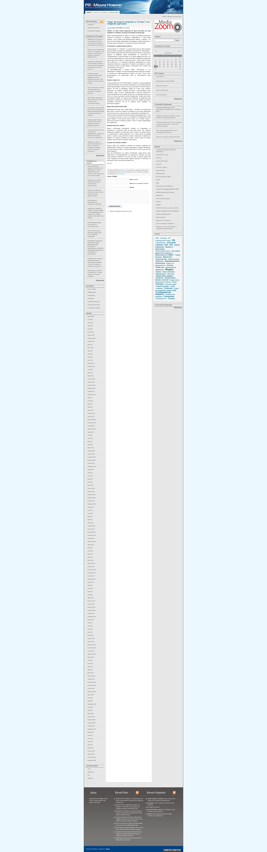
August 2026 (91, 316)
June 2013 (90, 551)
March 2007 (91, 748)
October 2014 (91, 501)
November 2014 (92, 497)
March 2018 (91, 375)
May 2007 (90, 741)
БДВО (157, 183)
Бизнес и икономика (164, 248)
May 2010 (90, 666)
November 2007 (92, 722)
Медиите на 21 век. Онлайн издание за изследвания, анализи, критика (166, 227)
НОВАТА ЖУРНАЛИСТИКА (163, 214)
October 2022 (91, 341)
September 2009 (92, 691)
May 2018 (90, 372)
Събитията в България (93, 27)
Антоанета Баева (152, 809)
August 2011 (91, 619)
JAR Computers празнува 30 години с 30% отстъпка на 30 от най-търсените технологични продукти (95, 100)
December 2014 (92, 494)
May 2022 (90, 344)
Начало (89, 12)
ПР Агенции (91, 298)
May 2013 (90, 554)
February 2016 (91, 450)
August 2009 (91, 694)
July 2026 (90, 319)
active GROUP (160, 76)
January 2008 (91, 716)
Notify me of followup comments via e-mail (120, 211)
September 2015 (92, 466)
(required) (134, 179)
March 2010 (91, 672)
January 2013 (91, 566)
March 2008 (91, 713)
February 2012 (91, 601)
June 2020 (90, 354)
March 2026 (91, 332)
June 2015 (90, 475)
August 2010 (91, 657)
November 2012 (92, 572)
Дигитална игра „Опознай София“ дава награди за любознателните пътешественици (94, 182)
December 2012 (92, 569)
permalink (135, 171)
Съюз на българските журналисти (165, 223)
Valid (91, 772)
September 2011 (92, 616)
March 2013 (91, 560)
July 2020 (90, 350)
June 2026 (90, 322)
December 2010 (92, 644)
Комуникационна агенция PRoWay (165, 81)
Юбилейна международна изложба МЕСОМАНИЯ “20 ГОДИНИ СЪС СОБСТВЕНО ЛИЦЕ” (168, 109)
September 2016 (92, 429)
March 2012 (91, 597)
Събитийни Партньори (93, 301)
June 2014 (90, 513)
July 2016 (90, 435)
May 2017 (90, 404)
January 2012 (91, 604)
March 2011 (90, 635)
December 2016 (92, 419)
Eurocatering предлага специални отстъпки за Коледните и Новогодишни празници (168, 116)
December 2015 (92, 457)
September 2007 (92, 729)
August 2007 (91, 732)
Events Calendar (92, 289)
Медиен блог (159, 195)
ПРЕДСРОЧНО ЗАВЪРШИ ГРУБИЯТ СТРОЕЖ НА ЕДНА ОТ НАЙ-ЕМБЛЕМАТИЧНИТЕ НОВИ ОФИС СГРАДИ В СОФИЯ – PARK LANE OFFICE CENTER (96, 213)
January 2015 (91, 491)
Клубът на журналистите (164, 264)
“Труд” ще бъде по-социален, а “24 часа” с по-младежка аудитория (128, 22)
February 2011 (91, 638)
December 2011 (92, 607)
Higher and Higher (160, 217)
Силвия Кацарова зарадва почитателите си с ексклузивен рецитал (94, 224)
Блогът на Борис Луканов (163, 198)
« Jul (156, 51)
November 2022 (92, 338)
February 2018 (91, 379)
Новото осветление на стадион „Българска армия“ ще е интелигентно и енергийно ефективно (96, 90)
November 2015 (92, 460)
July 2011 (90, 622)
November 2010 (92, 647)
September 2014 (92, 504)
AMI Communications (161, 94)
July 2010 (90, 660)
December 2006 (92, 757)
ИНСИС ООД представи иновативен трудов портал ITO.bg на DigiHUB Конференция (95, 233)
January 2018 (91, 382)
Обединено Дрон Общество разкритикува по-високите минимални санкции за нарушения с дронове (95, 122)
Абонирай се (91, 24)
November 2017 (92, 388)
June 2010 (90, 663)
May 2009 (90, 697)
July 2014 (90, 510)
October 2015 (91, 463)
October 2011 (91, 613)
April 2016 (90, 444)
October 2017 (91, 391)
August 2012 (91, 582)
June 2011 (90, 626)
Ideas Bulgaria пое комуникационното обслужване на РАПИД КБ (94, 202)
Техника (171, 298)
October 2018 (91, 366)
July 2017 (90, 397)
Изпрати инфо (114, 12)
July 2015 (90, 472)
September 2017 (92, 394)
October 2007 (91, 726)
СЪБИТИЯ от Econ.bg (162, 154)
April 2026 (90, 329)
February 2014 (91, 526)
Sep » (179, 51)
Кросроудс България (161, 85)
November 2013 (92, 535)
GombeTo (158, 201)
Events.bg (158, 164)
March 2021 (91, 347)
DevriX (108, 849)
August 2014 (91, 507)
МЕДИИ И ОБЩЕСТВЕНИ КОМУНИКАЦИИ (167, 211)
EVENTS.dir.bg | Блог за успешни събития (167, 208)
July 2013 (90, 547)
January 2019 (91, 363)
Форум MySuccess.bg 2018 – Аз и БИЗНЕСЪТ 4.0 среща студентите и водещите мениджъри (95, 273)
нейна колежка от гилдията (155, 798)
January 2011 (91, 641)
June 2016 (90, 438)
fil (148, 807)
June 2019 (90, 360)
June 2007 (90, 738)
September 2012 (92, 579)
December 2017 (92, 385)
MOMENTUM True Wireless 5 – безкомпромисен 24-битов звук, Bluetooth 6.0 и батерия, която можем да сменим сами (96, 42)
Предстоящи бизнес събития (165, 278)
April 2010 (90, 669)
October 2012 (91, 576)
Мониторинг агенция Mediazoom (164, 186)
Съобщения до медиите (94, 30)
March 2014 (91, 522)
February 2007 (91, 751)
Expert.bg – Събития (161, 167)
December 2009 (92, 682)
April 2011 (90, 632)
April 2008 (90, 710)
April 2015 (90, 482)
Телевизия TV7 (161, 298)
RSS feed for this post (119, 173)
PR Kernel (158, 158)
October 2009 (91, 688)
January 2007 (91, 754)
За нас (96, 12)
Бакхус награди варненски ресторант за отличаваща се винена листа (166, 131)
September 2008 (92, 704)
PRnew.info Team (124, 170)
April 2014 (90, 519)
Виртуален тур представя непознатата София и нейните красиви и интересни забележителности (96, 193)
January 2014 (91, 529)
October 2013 (91, 538)
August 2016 (91, 432)
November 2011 (92, 610)
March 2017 (91, 410)
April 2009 (90, 701)
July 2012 (90, 585)
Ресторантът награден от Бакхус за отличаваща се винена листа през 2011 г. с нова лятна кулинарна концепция (169, 124)
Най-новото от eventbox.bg (163, 220)
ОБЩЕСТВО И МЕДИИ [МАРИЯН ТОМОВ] (167, 189)
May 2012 (90, 591)
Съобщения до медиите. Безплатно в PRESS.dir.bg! (166, 150)
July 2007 (90, 735)
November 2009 (92, 685)
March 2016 (91, 447)
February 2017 (91, 413)
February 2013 (91, 563)
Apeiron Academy (160, 170)
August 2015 (91, 469)
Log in (89, 769)
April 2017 (90, 407)
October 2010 (91, 651)
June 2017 (90, 400)
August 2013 (91, 544)
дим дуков (151, 803)
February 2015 (91, 488)
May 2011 (90, 629)
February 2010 (91, 676)
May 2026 (90, 325)
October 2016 (91, 425)
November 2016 (92, 422)
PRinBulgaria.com (160, 173)
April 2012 (90, 594)
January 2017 (91, 416)
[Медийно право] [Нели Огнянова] (165, 192)
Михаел (150, 813)
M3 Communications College (163, 176)
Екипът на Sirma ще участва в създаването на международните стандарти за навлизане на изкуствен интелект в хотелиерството (96, 133)
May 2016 (90, 441)
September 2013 (92, 541)
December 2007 (92, 719)
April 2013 (90, 557)
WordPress (90, 778)
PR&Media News (92, 292)
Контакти (103, 12)
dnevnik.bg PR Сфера (162, 161)
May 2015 (90, 479)
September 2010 (92, 654)
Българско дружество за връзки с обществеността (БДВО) (167, 253)
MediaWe (158, 204)
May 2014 (90, 516)
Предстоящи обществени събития (167, 281)
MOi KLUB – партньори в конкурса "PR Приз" (168, 136)
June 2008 (90, 707)
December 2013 (92, 532)
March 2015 (91, 485)
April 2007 (90, 744)
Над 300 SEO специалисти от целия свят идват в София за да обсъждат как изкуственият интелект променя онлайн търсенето (96, 65)
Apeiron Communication (162, 90)
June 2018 (90, 369)
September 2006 (92, 760)
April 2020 (90, 357)
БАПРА (158, 179)
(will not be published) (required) (139, 183)
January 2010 (91, 679)
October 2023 (91, 335)
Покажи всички (100, 155)
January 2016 (91, 454)
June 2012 (90, 588)
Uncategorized (91, 295)
